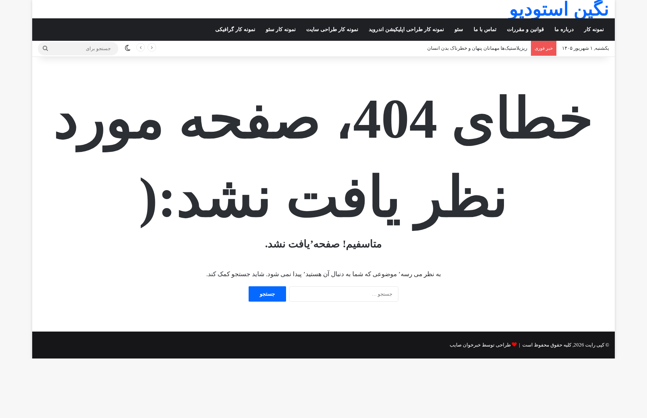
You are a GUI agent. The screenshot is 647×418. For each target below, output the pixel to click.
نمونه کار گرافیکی (235, 29)
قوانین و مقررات (525, 29)
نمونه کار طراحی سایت (332, 29)
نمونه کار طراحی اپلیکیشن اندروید (406, 29)
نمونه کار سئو (281, 29)
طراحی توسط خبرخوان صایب (480, 345)
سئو (459, 29)
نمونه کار (594, 29)
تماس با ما (485, 29)
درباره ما (564, 29)
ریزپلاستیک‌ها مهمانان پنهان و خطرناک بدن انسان (477, 48)
